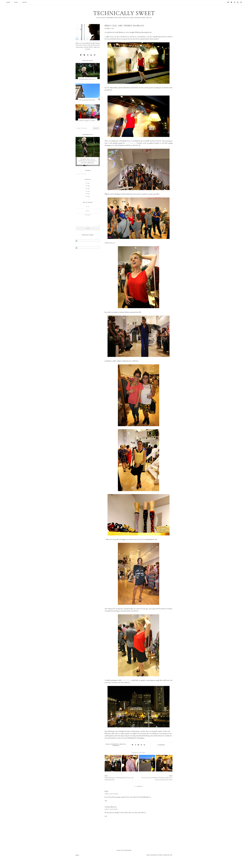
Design (108, 744)
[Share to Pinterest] (138, 744)
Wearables (116, 745)
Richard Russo (126, 680)
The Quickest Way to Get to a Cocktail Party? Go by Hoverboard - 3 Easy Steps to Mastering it (88, 79)
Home (8, 2)
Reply (106, 800)
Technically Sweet (124, 13)
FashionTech (115, 744)
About (24, 2)
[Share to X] (132, 744)
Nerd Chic (122, 744)
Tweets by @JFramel (81, 174)
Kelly (106, 791)
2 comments (161, 744)
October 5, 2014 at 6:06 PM (111, 809)
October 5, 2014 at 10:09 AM (111, 793)
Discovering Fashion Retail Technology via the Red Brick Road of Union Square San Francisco (88, 100)
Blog (16, 2)
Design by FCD (167, 855)
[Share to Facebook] (135, 744)
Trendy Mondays (130, 143)
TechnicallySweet (111, 807)
